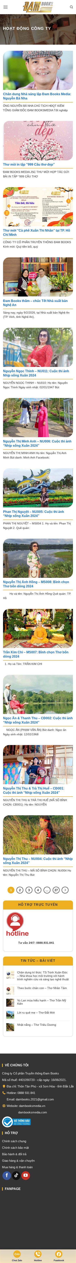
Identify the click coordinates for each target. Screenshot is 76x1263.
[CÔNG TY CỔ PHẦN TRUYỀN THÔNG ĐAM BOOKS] (38, 7)
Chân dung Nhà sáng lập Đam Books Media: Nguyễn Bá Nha (37, 96)
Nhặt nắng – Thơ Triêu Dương (36, 1024)
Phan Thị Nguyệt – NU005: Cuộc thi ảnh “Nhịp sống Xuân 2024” (33, 514)
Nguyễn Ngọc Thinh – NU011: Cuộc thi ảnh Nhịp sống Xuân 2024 (36, 373)
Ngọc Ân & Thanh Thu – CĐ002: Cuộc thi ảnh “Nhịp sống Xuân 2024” (38, 720)
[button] (5, 7)
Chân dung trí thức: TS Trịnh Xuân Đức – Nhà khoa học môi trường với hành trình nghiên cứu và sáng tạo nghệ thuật (43, 976)
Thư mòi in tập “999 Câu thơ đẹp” (29, 164)
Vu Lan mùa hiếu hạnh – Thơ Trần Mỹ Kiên (41, 1002)
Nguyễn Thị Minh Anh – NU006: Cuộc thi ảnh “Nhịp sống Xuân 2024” (37, 443)
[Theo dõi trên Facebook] (6, 1175)
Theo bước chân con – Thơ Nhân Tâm (42, 988)
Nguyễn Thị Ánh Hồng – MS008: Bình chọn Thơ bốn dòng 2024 (36, 584)
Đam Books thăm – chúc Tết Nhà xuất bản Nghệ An (35, 303)
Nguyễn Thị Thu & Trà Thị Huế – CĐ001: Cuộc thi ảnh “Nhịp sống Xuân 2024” (33, 790)
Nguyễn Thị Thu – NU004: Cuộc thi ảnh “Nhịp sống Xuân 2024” (38, 861)
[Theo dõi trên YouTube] (25, 1175)
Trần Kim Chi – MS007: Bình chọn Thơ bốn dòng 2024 (36, 654)
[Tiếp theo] (65, 890)
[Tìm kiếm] (71, 7)
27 (56, 890)
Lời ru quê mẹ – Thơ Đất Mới (36, 1012)
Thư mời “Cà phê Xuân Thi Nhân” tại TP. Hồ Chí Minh (36, 232)
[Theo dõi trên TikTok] (16, 1175)
